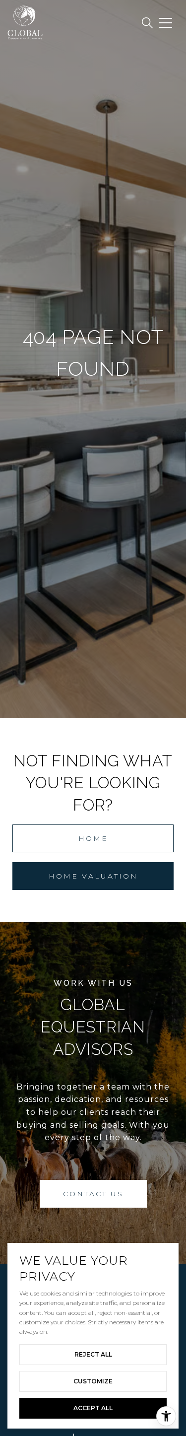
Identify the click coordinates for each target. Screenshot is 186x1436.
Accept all (93, 1408)
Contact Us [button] (93, 1193)
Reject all (93, 1354)
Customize (93, 1381)
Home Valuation (93, 876)
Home (93, 838)
